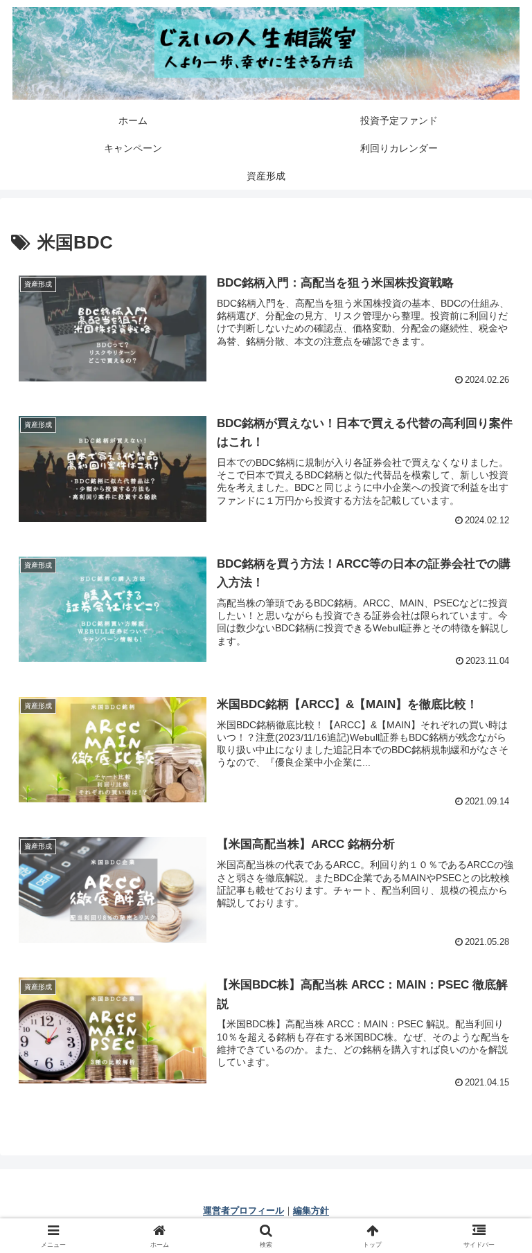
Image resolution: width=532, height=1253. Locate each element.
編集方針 (311, 1210)
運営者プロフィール (243, 1210)
